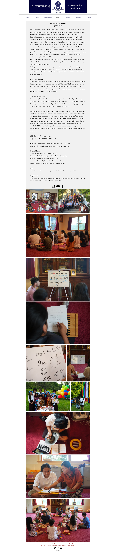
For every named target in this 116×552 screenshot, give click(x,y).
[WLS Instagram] (53, 186)
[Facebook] (58, 548)
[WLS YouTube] (58, 186)
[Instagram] (55, 548)
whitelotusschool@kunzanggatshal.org (50, 181)
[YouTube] (61, 548)
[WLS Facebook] (63, 186)
